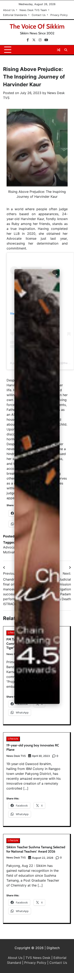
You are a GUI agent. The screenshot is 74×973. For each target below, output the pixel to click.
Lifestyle (13, 632)
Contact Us (39, 15)
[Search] (66, 50)
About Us (9, 10)
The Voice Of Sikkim (37, 26)
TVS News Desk (37, 958)
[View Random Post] (59, 50)
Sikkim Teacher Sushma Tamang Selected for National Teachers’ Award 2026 (35, 849)
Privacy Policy (59, 15)
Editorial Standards (15, 15)
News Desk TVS (16, 755)
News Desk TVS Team (33, 10)
